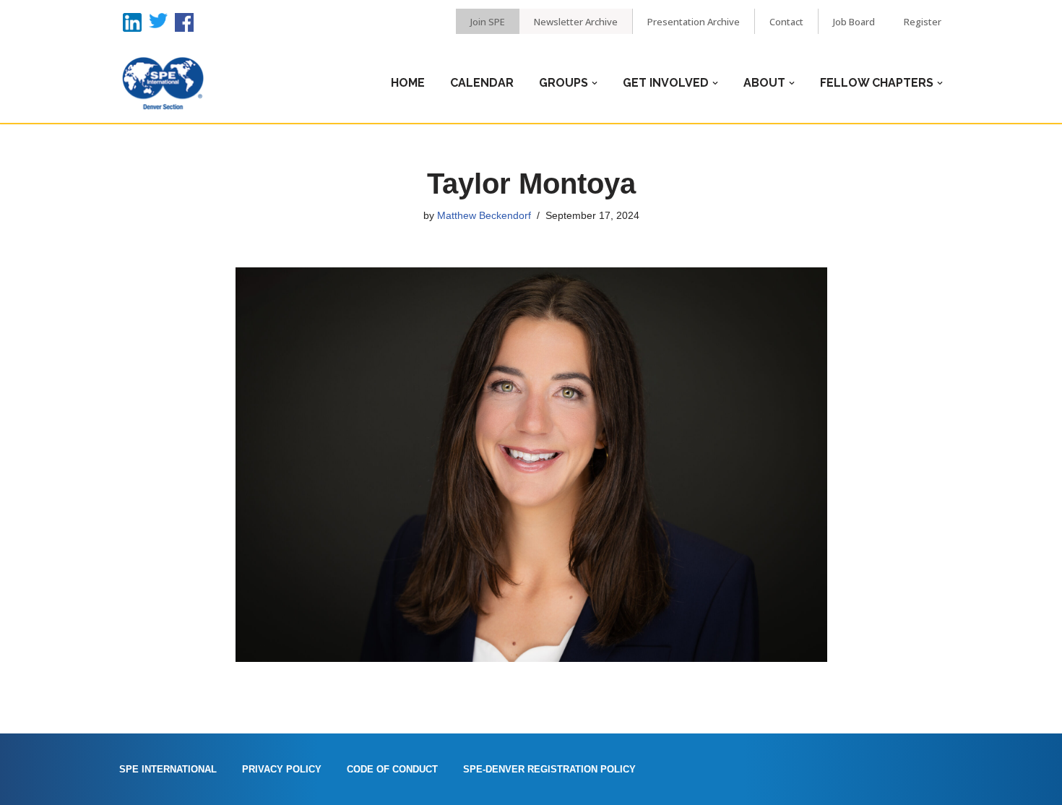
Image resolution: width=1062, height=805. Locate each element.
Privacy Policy (281, 769)
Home (408, 83)
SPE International (168, 769)
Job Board (854, 21)
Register (922, 21)
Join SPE (487, 21)
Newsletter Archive (576, 21)
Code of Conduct (392, 769)
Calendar (482, 83)
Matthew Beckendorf (484, 215)
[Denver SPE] (162, 83)
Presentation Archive (693, 21)
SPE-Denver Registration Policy (549, 769)
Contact (786, 21)
